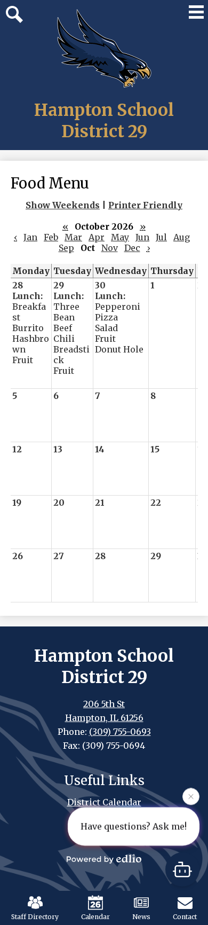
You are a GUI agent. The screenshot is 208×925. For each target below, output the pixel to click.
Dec (132, 247)
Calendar (95, 917)
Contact (185, 917)
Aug (181, 237)
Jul (161, 237)
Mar (73, 237)
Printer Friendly (145, 205)
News (141, 917)
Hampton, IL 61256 (104, 717)
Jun (142, 237)
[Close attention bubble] (190, 795)
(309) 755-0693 (120, 731)
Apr (97, 237)
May (120, 237)
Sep (66, 247)
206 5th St (104, 704)
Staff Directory (35, 917)
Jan (30, 237)
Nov (109, 247)
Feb (51, 237)
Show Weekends (63, 205)
